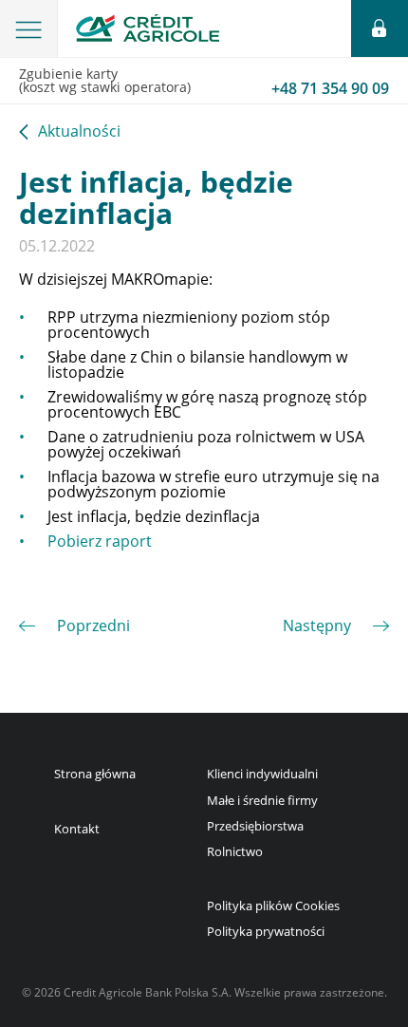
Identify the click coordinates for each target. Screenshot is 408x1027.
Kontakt (77, 828)
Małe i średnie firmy (262, 800)
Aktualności (79, 132)
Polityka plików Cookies (273, 905)
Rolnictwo (235, 851)
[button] (29, 28)
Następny (317, 625)
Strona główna (95, 773)
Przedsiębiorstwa (255, 825)
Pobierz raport (99, 541)
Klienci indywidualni (262, 773)
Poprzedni (93, 625)
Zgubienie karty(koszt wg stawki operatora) (204, 82)
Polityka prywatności (266, 931)
